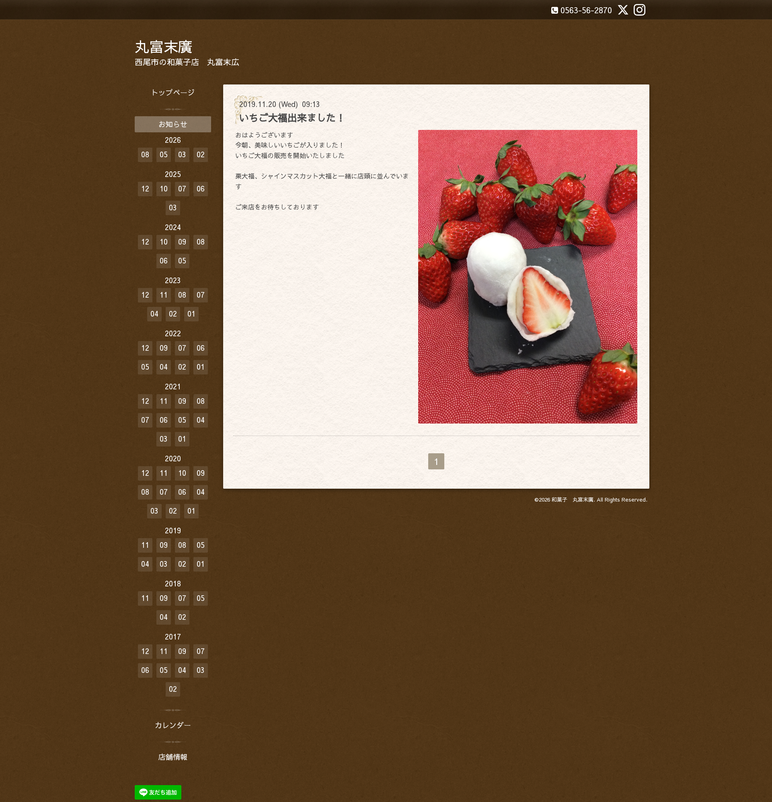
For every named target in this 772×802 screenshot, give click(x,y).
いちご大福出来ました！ (292, 117)
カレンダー (173, 725)
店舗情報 (172, 757)
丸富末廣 (164, 46)
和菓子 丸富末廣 (572, 499)
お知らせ (172, 124)
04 (154, 313)
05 (164, 154)
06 (201, 188)
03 (182, 154)
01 (191, 313)
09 (182, 241)
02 (201, 154)
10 (164, 188)
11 (164, 295)
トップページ (173, 92)
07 (182, 188)
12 (145, 188)
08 (145, 154)
